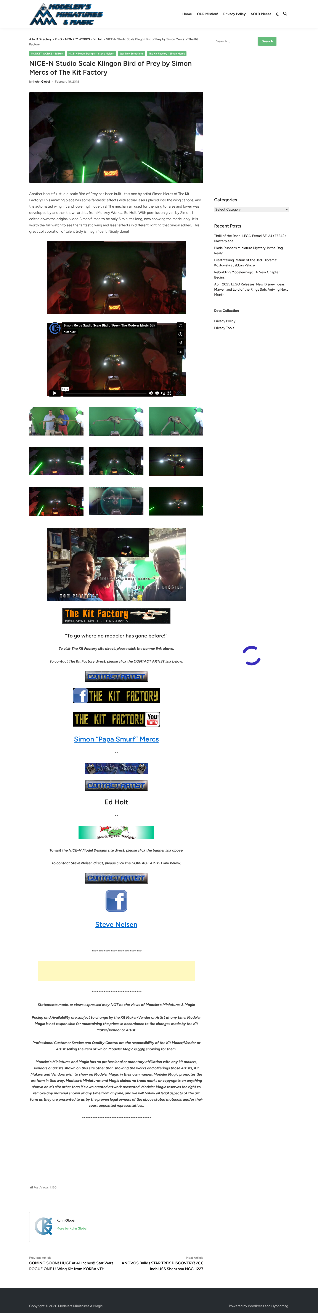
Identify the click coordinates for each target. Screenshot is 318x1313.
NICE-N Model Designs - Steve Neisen (91, 53)
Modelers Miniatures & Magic (80, 1306)
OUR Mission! (207, 14)
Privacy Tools (224, 328)
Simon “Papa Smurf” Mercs (116, 739)
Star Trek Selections (131, 53)
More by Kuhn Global (71, 1228)
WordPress (256, 1306)
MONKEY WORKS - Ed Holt (47, 53)
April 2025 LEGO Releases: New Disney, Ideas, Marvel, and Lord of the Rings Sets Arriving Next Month (251, 289)
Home (187, 14)
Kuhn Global (41, 81)
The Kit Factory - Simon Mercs (167, 53)
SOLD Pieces (261, 14)
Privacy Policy (234, 14)
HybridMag (279, 1306)
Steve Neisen (116, 924)
